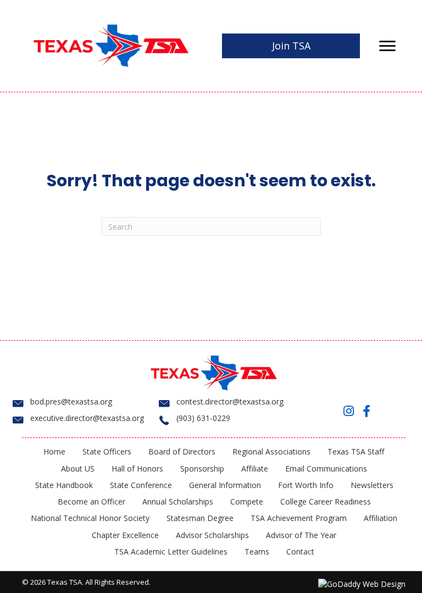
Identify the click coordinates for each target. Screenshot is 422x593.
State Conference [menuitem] (141, 485)
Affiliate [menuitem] (254, 468)
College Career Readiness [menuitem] (325, 501)
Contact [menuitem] (300, 551)
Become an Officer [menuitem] (91, 501)
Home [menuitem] (54, 451)
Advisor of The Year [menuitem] (301, 535)
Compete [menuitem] (246, 501)
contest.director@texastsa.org (230, 401)
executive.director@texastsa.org (87, 418)
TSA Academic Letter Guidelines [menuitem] (170, 551)
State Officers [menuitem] (106, 451)
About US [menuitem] (78, 468)
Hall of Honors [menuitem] (137, 468)
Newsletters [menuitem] (372, 485)
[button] (349, 411)
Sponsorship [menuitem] (202, 468)
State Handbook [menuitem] (64, 485)
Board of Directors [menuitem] (181, 451)
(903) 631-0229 (203, 418)
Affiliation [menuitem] (380, 518)
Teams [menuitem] (257, 551)
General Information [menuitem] (225, 485)
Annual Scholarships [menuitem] (177, 501)
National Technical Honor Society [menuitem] (90, 518)
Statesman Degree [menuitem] (200, 518)
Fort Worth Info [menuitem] (306, 485)
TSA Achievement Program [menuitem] (299, 518)
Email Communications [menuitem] (326, 468)
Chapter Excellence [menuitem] (125, 535)
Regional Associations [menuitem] (271, 451)
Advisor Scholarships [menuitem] (212, 535)
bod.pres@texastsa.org (71, 401)
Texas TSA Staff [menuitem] (355, 451)
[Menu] (387, 46)
